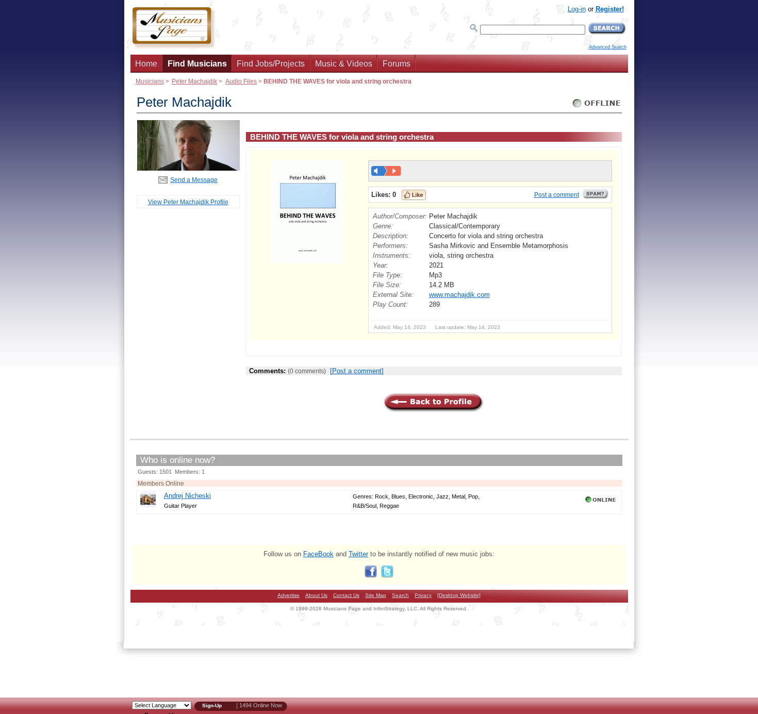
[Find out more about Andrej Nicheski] (148, 505)
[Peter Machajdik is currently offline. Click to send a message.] (597, 107)
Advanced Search (608, 46)
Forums (396, 63)
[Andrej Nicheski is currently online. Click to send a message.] (601, 503)
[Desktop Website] (459, 595)
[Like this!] (413, 195)
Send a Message (194, 179)
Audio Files (241, 81)
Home (146, 63)
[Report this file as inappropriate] (595, 197)
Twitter (358, 554)
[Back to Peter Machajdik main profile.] (188, 168)
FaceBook (318, 554)
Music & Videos (343, 63)
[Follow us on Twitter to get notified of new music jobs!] (387, 575)
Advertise (288, 595)
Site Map (375, 595)
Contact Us (346, 595)
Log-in (577, 9)
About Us (316, 595)
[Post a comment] (357, 371)
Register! (610, 9)
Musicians (150, 81)
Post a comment (556, 195)
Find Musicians (197, 63)
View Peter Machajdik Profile (188, 201)
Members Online (161, 483)
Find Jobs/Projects (271, 63)
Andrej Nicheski (187, 496)
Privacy (423, 595)
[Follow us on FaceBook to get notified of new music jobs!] (371, 575)
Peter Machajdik (194, 81)
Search (400, 595)
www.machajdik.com (459, 294)
